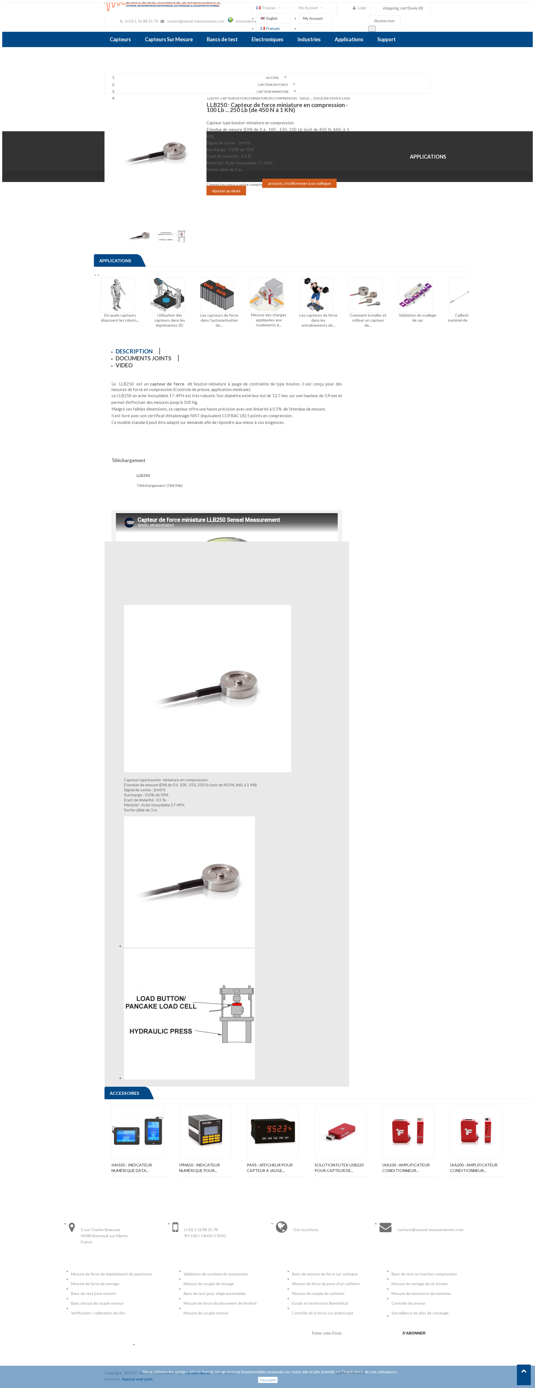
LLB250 (143, 475)
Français (273, 28)
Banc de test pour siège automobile (214, 1293)
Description (134, 351)
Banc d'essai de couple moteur (97, 1303)
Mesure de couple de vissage (209, 1283)
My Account (313, 18)
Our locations (306, 1229)
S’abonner (413, 1333)
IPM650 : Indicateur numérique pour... (199, 1168)
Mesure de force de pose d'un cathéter (326, 1283)
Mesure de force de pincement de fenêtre (220, 1303)
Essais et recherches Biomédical (320, 1303)
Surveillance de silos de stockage (420, 1313)
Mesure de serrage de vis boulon (419, 1283)
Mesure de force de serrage (95, 1283)
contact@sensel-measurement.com (195, 21)
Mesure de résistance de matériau (421, 1293)
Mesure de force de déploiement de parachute (111, 1273)
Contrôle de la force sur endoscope (323, 1313)
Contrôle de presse (408, 1303)
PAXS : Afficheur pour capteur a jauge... (270, 1168)
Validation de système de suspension (216, 1273)
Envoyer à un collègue (299, 183)
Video (124, 365)
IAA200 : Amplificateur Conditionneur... (473, 1168)
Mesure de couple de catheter (318, 1293)
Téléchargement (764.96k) (160, 485)
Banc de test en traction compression (424, 1273)
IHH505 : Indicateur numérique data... (131, 1168)
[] (372, 29)
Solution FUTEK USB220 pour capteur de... (339, 1168)
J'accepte (267, 1380)
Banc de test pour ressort (93, 1293)
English (272, 18)
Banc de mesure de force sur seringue (325, 1273)
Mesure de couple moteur (206, 1313)
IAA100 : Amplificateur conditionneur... (406, 1168)
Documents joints (143, 358)
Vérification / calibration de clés (98, 1313)
